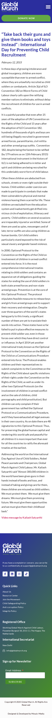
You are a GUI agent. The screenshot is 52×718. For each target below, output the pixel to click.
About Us (7, 591)
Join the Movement (11, 599)
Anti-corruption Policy (13, 607)
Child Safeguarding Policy (14, 603)
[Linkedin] (12, 574)
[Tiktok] (26, 574)
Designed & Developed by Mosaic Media (26, 713)
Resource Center (10, 595)
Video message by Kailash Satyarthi (21, 517)
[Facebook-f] (5, 574)
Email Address (14, 670)
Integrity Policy (10, 611)
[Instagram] (19, 574)
